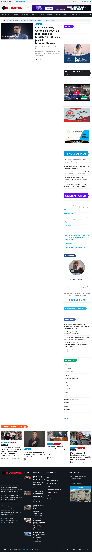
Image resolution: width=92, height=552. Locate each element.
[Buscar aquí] (90, 15)
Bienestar (50, 15)
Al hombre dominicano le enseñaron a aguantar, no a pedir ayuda (34, 454)
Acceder (66, 418)
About (69, 549)
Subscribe (80, 487)
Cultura (65, 15)
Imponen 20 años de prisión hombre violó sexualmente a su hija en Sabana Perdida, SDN (39, 536)
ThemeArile (37, 549)
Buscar (68, 26)
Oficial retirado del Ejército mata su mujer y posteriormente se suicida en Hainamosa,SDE (80, 456)
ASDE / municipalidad (69, 368)
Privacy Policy (80, 549)
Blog (10, 15)
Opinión (57, 15)
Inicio (3, 20)
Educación (66, 406)
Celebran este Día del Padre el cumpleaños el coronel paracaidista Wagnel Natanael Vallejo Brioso (76, 220)
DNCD (65, 396)
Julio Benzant (7, 458)
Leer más (38, 59)
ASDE (65, 365)
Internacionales (76, 15)
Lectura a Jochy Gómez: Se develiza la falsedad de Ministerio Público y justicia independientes (31, 20)
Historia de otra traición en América (75, 247)
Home (4, 15)
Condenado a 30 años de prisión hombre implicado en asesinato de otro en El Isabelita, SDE (76, 208)
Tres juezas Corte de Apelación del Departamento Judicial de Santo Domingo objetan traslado (75, 179)
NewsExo (28, 549)
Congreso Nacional (69, 382)
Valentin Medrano (42, 46)
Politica (41, 15)
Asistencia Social (68, 371)
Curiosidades (67, 389)
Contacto (24, 15)
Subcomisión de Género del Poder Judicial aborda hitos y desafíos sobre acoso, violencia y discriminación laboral (76, 161)
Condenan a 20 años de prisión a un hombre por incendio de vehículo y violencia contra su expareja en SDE (39, 523)
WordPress (22, 549)
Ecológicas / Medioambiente (71, 399)
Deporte (66, 392)
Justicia (16, 15)
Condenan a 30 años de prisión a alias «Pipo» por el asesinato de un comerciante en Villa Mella (57, 451)
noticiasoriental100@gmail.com (35, 459)
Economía (66, 402)
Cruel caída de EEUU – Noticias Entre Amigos (76, 235)
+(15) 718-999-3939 (8, 522)
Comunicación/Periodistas (71, 378)
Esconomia (67, 409)
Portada (33, 15)
